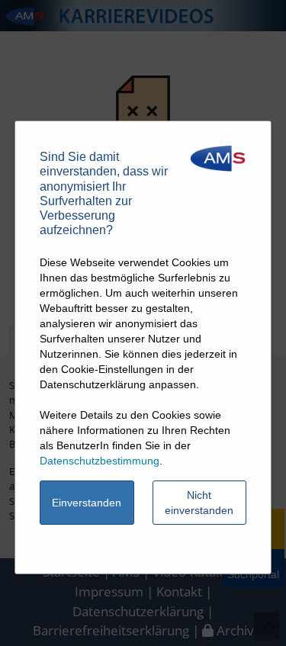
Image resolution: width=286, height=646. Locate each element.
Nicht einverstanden (199, 502)
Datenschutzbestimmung (99, 461)
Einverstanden (86, 503)
